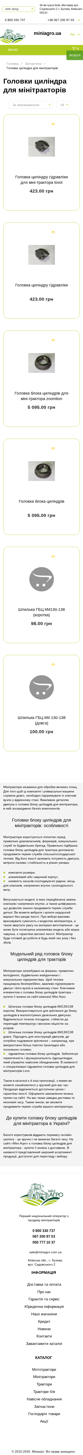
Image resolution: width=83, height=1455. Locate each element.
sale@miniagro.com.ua (45, 1252)
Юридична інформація (44, 1307)
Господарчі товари (44, 1414)
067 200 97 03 (44, 1236)
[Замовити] (75, 50)
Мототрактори (44, 1369)
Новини (44, 1329)
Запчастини (44, 1407)
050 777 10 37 (44, 1242)
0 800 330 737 (15, 20)
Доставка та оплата (44, 1284)
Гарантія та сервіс (44, 1299)
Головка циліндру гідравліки (41, 285)
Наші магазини (44, 1314)
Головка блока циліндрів (41, 501)
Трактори (44, 1384)
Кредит (44, 1321)
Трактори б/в (44, 1392)
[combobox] (30, 105)
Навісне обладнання (44, 1399)
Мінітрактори (44, 1377)
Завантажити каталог (44, 1344)
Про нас (44, 1292)
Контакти (44, 1336)
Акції (44, 1421)
